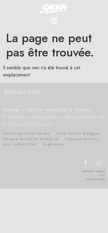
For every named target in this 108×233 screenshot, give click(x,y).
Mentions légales (94, 171)
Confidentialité (95, 179)
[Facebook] (85, 163)
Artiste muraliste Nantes (26, 133)
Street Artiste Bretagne (78, 133)
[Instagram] (99, 163)
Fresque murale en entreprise (31, 139)
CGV (102, 175)
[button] (54, 21)
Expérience (53, 144)
